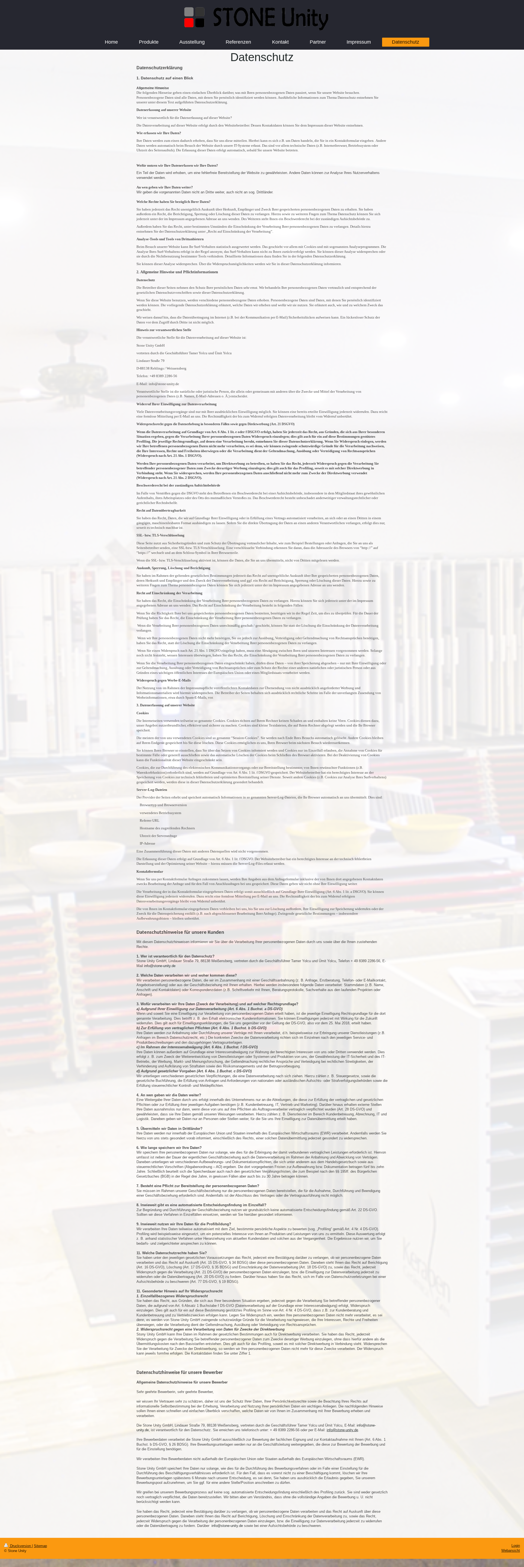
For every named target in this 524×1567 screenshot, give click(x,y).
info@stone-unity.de (342, 1430)
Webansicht (510, 1550)
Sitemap (40, 1546)
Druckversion (20, 1546)
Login (515, 1546)
